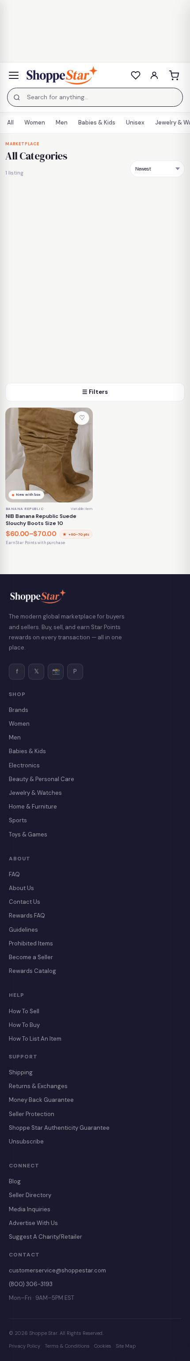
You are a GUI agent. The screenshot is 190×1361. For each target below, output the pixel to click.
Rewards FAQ (27, 915)
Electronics (24, 765)
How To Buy (24, 1025)
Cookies (102, 1346)
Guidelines (23, 929)
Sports (18, 820)
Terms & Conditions (67, 1346)
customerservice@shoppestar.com (57, 1270)
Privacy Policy (24, 1346)
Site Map (126, 1346)
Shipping (21, 1072)
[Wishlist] (135, 75)
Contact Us (24, 902)
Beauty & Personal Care (41, 779)
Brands (18, 710)
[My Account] (154, 75)
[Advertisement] (95, 283)
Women (34, 122)
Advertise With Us (33, 1223)
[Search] (16, 97)
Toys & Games (28, 834)
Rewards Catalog (32, 971)
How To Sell (24, 1011)
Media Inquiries (29, 1209)
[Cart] (173, 75)
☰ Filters (95, 392)
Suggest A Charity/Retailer (45, 1236)
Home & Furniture (33, 806)
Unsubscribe (26, 1141)
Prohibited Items (31, 943)
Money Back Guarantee (41, 1100)
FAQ (14, 874)
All (10, 122)
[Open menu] (13, 75)
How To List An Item (35, 1038)
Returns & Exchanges (38, 1086)
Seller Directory (30, 1195)
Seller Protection (31, 1114)
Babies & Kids (96, 122)
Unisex (135, 122)
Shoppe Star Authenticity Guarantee (59, 1128)
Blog (15, 1181)
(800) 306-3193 (31, 1284)
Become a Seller (31, 957)
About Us (21, 888)
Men (62, 122)
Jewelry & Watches (35, 793)
